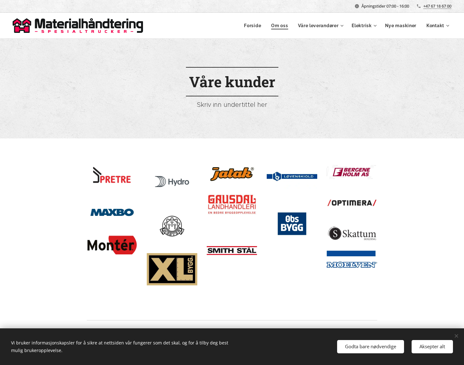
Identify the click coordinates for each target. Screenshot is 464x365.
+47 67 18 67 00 (437, 6)
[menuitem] (254, 25)
